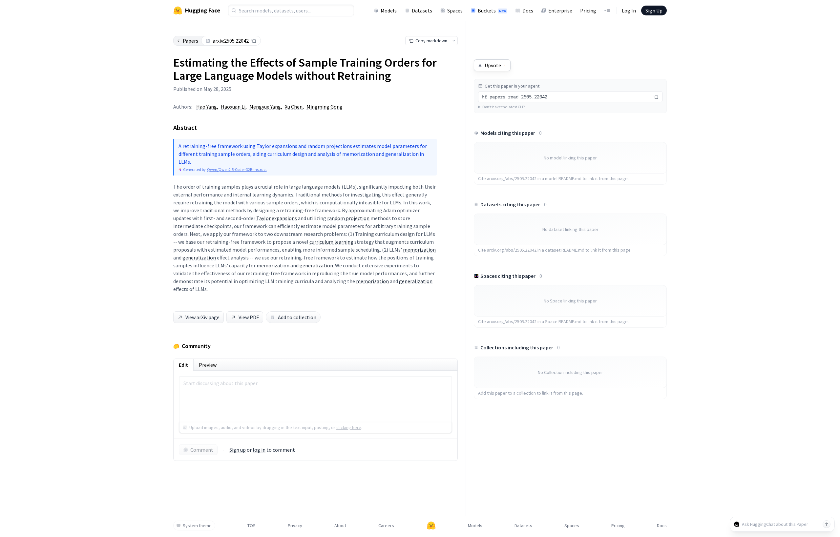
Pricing (588, 10)
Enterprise (560, 10)
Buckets (492, 10)
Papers (190, 40)
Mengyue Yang (265, 106)
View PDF (249, 317)
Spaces (455, 10)
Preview (208, 364)
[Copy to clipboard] (253, 40)
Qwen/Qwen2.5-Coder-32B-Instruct (237, 169)
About (340, 525)
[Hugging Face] (431, 525)
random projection (348, 218)
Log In (629, 10)
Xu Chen (294, 106)
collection (526, 393)
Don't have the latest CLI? (503, 106)
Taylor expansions (276, 218)
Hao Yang (206, 106)
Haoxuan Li (233, 106)
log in (259, 449)
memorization (419, 249)
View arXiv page (202, 317)
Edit (183, 364)
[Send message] (826, 524)
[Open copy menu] (454, 40)
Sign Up (653, 10)
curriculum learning (331, 241)
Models (389, 10)
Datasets (422, 10)
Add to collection (297, 317)
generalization (199, 257)
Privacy (295, 525)
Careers (386, 525)
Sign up (237, 449)
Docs (527, 10)
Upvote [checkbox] (495, 65)
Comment (201, 449)
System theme (197, 525)
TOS (251, 525)
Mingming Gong (324, 106)
